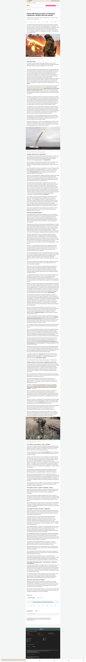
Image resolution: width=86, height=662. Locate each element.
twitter (45, 638)
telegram (29, 639)
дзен (45, 639)
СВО (41, 629)
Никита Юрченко (29, 595)
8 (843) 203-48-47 (40, 634)
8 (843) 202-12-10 (29, 634)
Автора (39, 610)
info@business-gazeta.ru (30, 635)
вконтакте (29, 638)
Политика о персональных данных (31, 654)
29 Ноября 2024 (29, 9)
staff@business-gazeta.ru (52, 634)
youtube (29, 641)
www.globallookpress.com (42, 152)
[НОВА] (50, 5)
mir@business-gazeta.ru (41, 635)
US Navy (30, 152)
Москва (32, 2)
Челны (28, 2)
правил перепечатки (35, 657)
